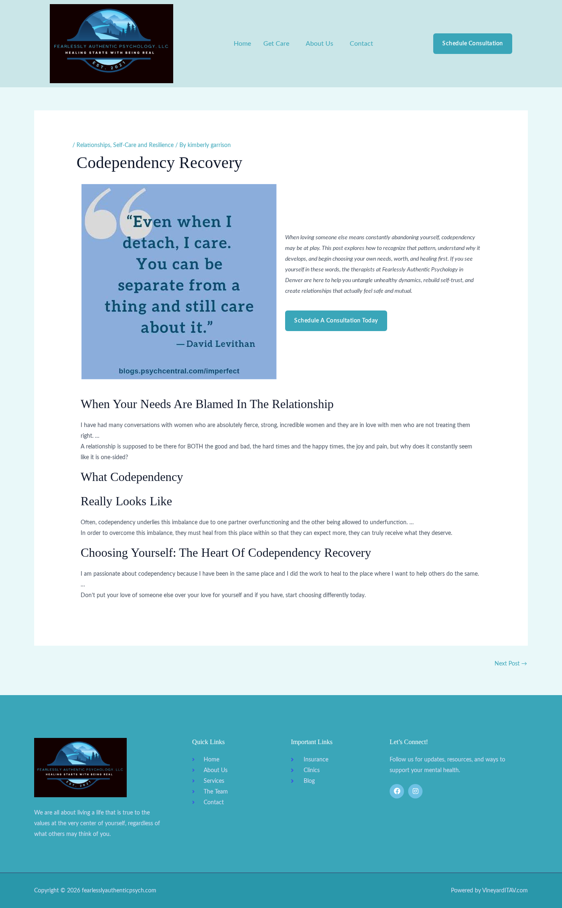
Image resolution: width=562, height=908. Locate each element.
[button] (278, 43)
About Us (319, 43)
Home (242, 43)
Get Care (276, 43)
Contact (361, 43)
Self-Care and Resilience (143, 145)
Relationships (93, 145)
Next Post (511, 664)
